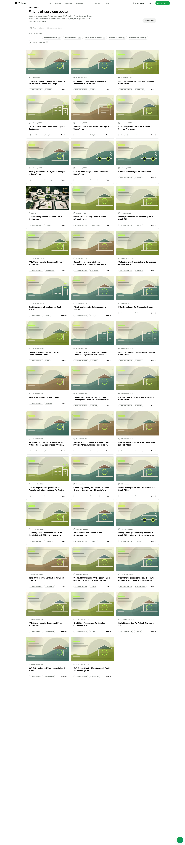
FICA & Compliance (72, 38)
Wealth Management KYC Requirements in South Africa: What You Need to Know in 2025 (91, 580)
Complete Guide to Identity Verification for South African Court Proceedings (47, 82)
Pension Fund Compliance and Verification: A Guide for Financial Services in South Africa (47, 445)
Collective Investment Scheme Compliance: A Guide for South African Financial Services (90, 264)
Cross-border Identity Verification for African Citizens (89, 217)
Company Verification (137, 38)
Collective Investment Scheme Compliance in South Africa (137, 263)
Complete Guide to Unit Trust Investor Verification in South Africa (89, 82)
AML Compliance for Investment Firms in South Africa (136, 82)
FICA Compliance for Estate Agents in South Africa (89, 308)
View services (149, 20)
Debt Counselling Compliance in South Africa (45, 308)
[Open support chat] (180, 840)
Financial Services (116, 38)
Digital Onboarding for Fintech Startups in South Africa (46, 127)
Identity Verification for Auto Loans (44, 397)
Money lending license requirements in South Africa (45, 217)
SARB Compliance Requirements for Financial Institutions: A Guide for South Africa (46, 490)
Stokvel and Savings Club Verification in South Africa (90, 172)
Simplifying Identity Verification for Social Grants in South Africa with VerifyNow (91, 488)
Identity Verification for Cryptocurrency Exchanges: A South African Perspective (91, 398)
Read (63, 90)
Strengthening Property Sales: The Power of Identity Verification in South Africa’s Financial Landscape (136, 580)
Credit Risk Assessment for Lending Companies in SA (89, 624)
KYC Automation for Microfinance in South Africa (47, 669)
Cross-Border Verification (94, 38)
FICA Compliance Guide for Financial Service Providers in (134, 127)
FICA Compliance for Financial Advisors (135, 307)
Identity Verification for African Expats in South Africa (135, 217)
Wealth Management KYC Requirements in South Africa (136, 488)
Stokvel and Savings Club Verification (134, 171)
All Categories (35, 38)
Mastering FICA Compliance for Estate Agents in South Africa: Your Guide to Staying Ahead (45, 535)
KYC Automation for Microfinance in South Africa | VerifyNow (91, 669)
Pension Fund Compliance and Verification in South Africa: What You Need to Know (91, 443)
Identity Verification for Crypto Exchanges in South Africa (47, 172)
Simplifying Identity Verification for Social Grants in (46, 579)
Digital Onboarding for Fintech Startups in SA (136, 624)
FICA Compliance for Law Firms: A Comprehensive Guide (43, 353)
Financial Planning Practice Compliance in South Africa (136, 353)
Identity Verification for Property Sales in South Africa (136, 398)
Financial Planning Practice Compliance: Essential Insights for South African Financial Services (90, 354)
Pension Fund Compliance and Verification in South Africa (136, 443)
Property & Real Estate (38, 42)
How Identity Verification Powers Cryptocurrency (87, 533)
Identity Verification (52, 38)
